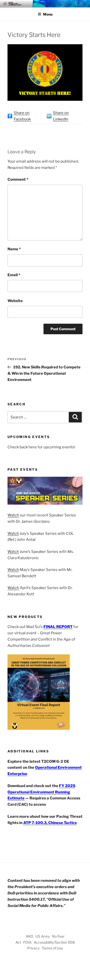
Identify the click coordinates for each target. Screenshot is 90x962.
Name (14, 249)
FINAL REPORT (58, 626)
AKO (29, 936)
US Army (43, 936)
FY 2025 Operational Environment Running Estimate (41, 792)
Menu (47, 14)
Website (15, 301)
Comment (18, 179)
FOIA (27, 942)
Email (14, 275)
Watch (13, 515)
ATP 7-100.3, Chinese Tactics (50, 823)
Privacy (33, 948)
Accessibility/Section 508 (54, 942)
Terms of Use (52, 948)
